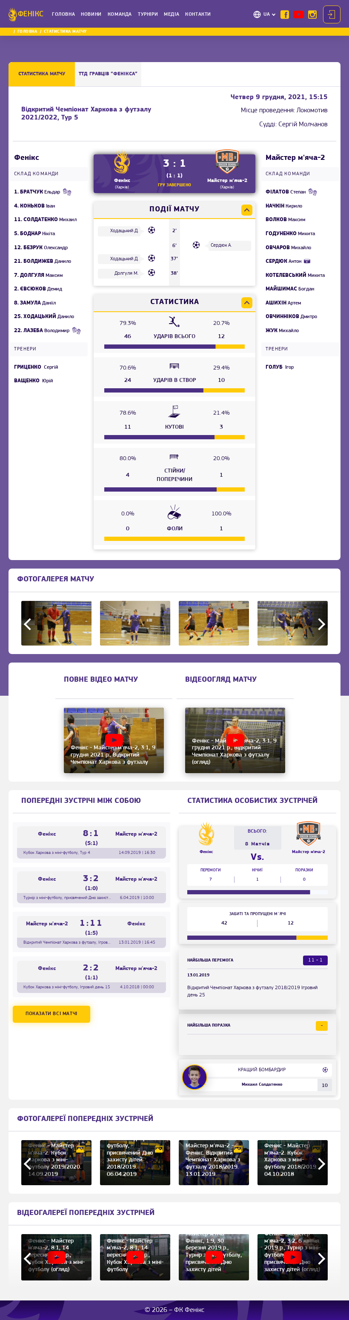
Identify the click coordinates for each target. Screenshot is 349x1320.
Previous (30, 624)
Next (319, 624)
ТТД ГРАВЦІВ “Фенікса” (108, 74)
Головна (63, 14)
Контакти (198, 14)
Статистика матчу (41, 74)
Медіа (171, 14)
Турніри (148, 14)
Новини (91, 14)
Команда (120, 14)
